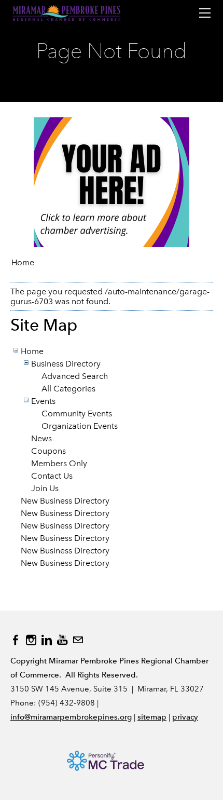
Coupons (48, 451)
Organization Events (79, 426)
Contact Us (52, 476)
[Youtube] (62, 640)
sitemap (151, 717)
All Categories (68, 389)
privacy (185, 717)
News (41, 438)
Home (22, 262)
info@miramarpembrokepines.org (71, 717)
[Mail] (78, 640)
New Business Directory (65, 501)
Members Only (59, 463)
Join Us (45, 488)
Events (43, 401)
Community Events (76, 413)
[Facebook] (15, 640)
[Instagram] (31, 640)
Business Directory (66, 364)
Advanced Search (74, 376)
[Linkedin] (46, 640)
